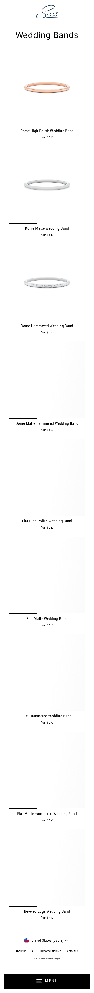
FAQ (33, 951)
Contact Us (72, 951)
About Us (21, 951)
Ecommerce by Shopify (50, 959)
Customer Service (50, 951)
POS (35, 959)
